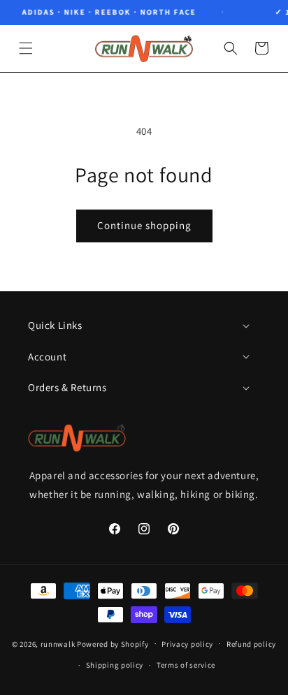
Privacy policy (187, 644)
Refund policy (251, 644)
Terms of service (186, 665)
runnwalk (58, 643)
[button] (25, 48)
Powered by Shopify (113, 643)
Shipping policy (115, 665)
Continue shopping (144, 225)
